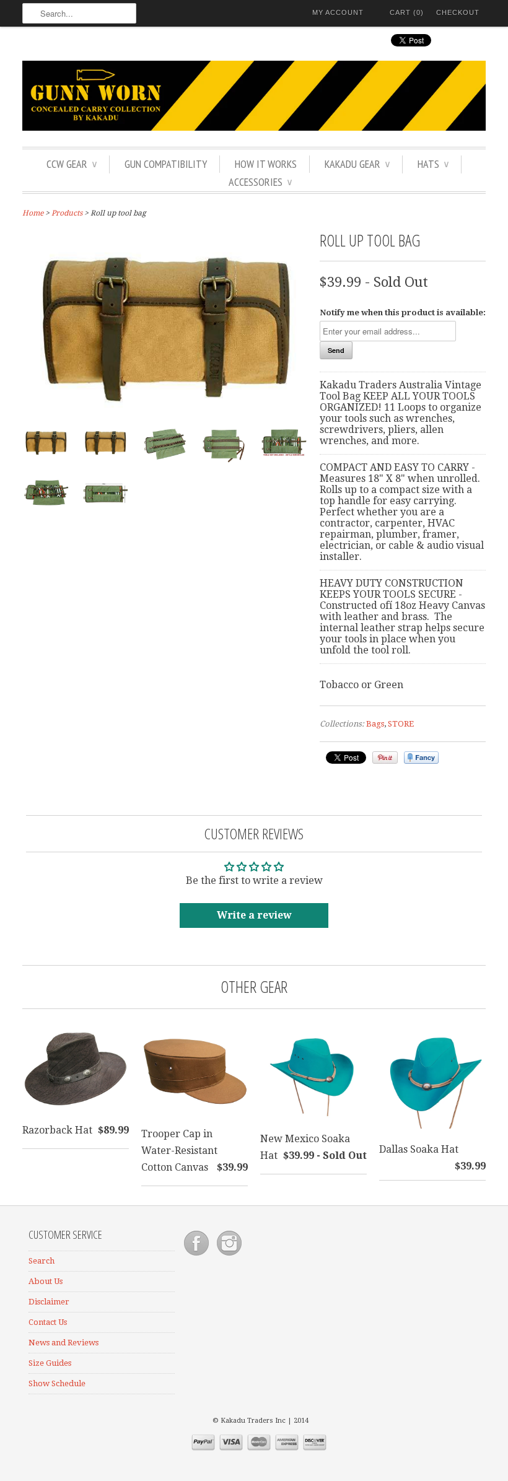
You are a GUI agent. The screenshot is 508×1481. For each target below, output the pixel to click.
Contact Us (47, 1322)
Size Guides (49, 1363)
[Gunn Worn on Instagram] (229, 1255)
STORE (401, 723)
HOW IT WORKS (266, 164)
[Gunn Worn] (254, 97)
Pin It (385, 757)
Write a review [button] (254, 915)
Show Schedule (56, 1383)
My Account (338, 12)
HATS (433, 164)
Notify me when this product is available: (403, 312)
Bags (375, 723)
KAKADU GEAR (357, 164)
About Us (45, 1281)
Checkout (458, 12)
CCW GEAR (71, 164)
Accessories (260, 182)
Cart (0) (407, 12)
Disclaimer (48, 1301)
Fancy (421, 757)
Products (66, 213)
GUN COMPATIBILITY (166, 164)
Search (41, 1260)
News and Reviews (63, 1342)
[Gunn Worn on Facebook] (197, 1255)
